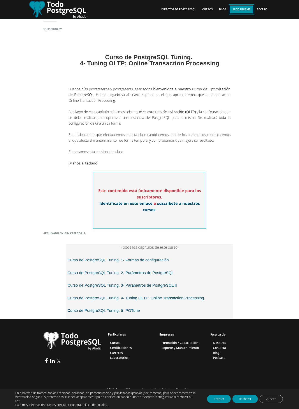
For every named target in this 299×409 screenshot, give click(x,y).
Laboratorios (119, 357)
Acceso (262, 9)
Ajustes (271, 399)
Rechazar (245, 399)
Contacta (219, 348)
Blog (216, 353)
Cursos (115, 343)
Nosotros (219, 343)
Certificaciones (121, 348)
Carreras (116, 353)
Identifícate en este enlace (126, 203)
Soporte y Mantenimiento (180, 348)
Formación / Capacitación (180, 343)
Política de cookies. (95, 405)
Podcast (219, 357)
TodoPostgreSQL (61, 9)
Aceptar (219, 399)
